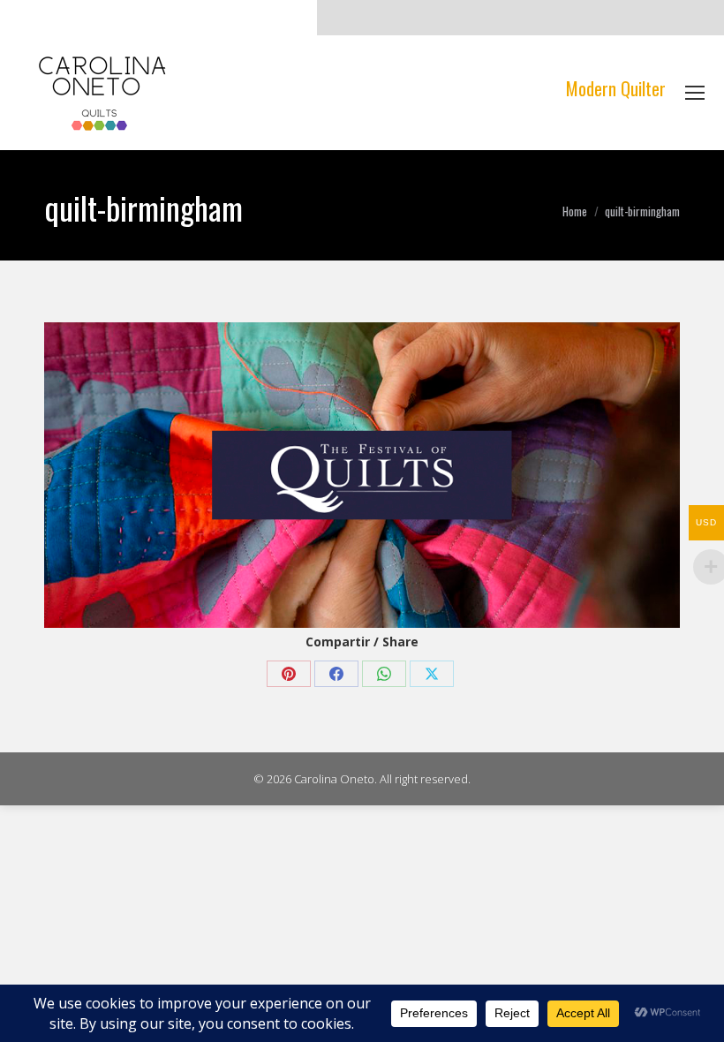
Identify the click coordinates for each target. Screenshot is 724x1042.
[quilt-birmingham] (362, 475)
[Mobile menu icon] (694, 92)
